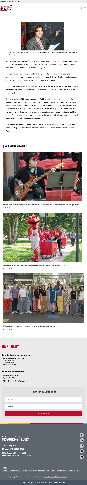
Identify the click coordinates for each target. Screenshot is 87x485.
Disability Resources (37, 471)
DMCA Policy (50, 471)
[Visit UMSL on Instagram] (82, 440)
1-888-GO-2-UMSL (26, 456)
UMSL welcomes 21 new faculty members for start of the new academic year (29, 326)
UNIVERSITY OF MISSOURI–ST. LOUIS (10, 2)
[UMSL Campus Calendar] (82, 457)
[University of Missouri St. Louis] (15, 440)
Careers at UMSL (74, 471)
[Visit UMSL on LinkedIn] (82, 451)
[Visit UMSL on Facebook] (82, 435)
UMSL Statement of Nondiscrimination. (55, 477)
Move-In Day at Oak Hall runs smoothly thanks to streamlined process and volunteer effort (34, 265)
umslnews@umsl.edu (12, 375)
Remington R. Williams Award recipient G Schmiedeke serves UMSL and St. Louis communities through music (41, 204)
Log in (24, 483)
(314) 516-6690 (10, 378)
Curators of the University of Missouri (15, 471)
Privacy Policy (61, 471)
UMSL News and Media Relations (14, 381)
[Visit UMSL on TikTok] (82, 446)
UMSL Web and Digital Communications (51, 483)
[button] (84, 8)
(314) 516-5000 (20, 453)
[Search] (81, 8)
